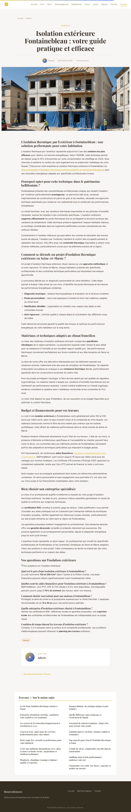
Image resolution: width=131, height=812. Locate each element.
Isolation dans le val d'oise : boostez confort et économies (89, 733)
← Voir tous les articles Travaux (36, 674)
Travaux (123, 4)
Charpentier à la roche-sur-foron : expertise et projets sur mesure (90, 767)
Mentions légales (84, 791)
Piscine (114, 4)
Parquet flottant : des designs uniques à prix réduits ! (88, 707)
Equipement (77, 4)
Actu (42, 4)
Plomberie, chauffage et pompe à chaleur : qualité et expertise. (39, 761)
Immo (87, 4)
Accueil (34, 4)
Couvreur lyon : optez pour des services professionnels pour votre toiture (37, 733)
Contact (97, 791)
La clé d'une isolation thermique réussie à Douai (38, 707)
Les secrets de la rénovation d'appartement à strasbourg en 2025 (40, 724)
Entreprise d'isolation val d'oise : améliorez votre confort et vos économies (39, 716)
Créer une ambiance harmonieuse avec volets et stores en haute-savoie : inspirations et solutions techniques (40, 751)
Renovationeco (13, 791)
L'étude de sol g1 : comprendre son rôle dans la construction (90, 750)
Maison (104, 4)
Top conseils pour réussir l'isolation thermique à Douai (90, 741)
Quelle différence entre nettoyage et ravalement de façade (85, 716)
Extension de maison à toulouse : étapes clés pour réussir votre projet (88, 724)
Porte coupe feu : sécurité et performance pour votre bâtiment (41, 741)
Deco (49, 4)
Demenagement (61, 4)
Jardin (95, 4)
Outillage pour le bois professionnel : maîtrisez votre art (85, 758)
